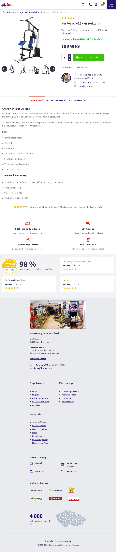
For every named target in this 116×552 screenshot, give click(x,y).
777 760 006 (83, 82)
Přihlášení (96, 4)
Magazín (35, 395)
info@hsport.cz (86, 86)
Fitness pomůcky (39, 429)
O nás (34, 391)
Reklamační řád (68, 401)
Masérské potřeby (40, 443)
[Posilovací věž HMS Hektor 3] (28, 62)
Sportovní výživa (39, 422)
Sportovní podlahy (40, 439)
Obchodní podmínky (70, 391)
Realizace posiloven (40, 401)
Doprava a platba (69, 395)
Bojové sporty (38, 436)
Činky (34, 432)
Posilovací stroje (15, 12)
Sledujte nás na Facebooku (58, 540)
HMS (71, 67)
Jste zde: (3, 12)
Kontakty (36, 405)
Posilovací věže (32, 12)
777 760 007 (41, 364)
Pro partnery (67, 398)
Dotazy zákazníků (56, 100)
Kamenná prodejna (40, 398)
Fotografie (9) (77, 100)
